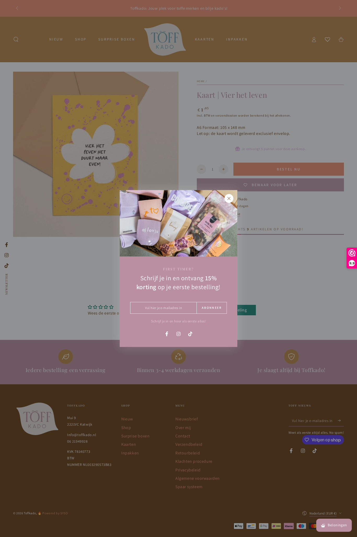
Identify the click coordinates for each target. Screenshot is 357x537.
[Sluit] (229, 198)
